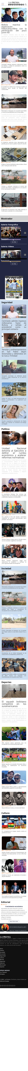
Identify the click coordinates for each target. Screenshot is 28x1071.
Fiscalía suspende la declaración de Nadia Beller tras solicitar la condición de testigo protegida (14, 422)
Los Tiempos (3, 972)
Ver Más (14, 242)
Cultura (2, 957)
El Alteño (2, 974)
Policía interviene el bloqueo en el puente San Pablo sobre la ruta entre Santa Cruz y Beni (14, 632)
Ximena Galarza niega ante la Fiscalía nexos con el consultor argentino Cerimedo (14, 540)
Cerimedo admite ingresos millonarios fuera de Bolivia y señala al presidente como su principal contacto (14, 66)
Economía (2, 954)
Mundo (2, 959)
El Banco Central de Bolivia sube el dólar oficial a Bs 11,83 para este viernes (14, 165)
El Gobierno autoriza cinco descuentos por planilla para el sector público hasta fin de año (14, 143)
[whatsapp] (19, 4)
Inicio (1, 948)
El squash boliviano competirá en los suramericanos (14, 704)
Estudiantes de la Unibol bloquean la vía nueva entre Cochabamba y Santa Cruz (14, 653)
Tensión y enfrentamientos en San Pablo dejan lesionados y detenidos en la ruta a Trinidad (14, 352)
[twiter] (10, 4)
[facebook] (9, 4)
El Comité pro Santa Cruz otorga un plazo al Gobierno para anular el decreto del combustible (14, 88)
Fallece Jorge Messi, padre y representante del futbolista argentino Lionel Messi (14, 787)
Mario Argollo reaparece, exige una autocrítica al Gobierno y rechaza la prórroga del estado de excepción (14, 562)
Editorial (2, 963)
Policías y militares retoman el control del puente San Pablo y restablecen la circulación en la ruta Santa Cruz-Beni (14, 187)
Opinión (2, 967)
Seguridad (3, 956)
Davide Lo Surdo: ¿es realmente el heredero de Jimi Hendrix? (14, 875)
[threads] (23, 4)
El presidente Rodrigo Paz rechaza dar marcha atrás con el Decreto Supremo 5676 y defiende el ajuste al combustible (14, 495)
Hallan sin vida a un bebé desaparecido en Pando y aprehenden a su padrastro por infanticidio (14, 400)
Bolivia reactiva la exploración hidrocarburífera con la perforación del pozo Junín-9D (14, 28)
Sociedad (2, 952)
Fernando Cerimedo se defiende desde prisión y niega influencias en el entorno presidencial (14, 377)
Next (25, 233)
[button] (14, 287)
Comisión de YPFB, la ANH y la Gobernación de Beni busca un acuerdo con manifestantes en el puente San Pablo (14, 676)
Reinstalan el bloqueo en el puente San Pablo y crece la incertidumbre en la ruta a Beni (14, 111)
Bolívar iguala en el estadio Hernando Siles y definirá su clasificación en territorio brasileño (14, 765)
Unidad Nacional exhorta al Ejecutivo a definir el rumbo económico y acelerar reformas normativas (14, 453)
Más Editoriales (14, 921)
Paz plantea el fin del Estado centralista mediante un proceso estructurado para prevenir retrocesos (14, 518)
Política (2, 950)
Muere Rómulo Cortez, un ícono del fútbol (13, 808)
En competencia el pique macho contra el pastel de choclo (14, 831)
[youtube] (16, 4)
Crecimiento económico (14, 906)
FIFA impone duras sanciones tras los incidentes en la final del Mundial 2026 (14, 743)
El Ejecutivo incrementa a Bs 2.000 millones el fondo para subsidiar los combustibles (14, 210)
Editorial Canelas (4, 981)
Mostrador (3, 965)
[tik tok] (14, 4)
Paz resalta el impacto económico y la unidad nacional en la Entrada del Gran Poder (14, 896)
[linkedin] (18, 4)
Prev (3, 233)
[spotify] (21, 4)
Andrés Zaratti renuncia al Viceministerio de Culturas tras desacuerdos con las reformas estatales (14, 854)
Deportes (2, 961)
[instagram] (12, 4)
